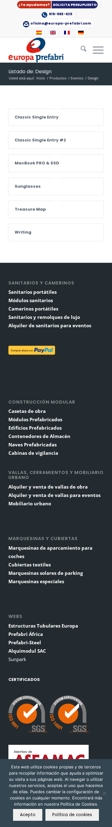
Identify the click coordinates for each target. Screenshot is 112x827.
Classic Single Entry (36, 117)
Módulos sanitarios (30, 300)
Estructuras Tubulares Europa (43, 626)
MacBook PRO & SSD (37, 163)
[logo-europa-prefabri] (46, 50)
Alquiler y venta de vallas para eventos (54, 495)
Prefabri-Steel (24, 642)
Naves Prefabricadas (32, 444)
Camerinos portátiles (33, 309)
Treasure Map (30, 209)
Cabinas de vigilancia (33, 453)
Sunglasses (28, 186)
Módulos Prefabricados (35, 419)
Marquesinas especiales (36, 581)
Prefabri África (25, 634)
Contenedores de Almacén (39, 436)
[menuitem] (57, 4)
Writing (23, 232)
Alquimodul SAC (27, 651)
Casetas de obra (27, 411)
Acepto (27, 815)
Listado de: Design (30, 71)
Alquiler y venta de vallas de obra (48, 487)
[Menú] (95, 50)
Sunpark (17, 659)
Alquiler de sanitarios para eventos (49, 325)
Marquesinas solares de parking (45, 573)
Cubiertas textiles (29, 564)
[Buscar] (80, 50)
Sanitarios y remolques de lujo (44, 317)
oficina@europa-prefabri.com (60, 23)
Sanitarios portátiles (32, 292)
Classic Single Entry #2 (40, 140)
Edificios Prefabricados (35, 428)
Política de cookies (72, 815)
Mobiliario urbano (29, 503)
